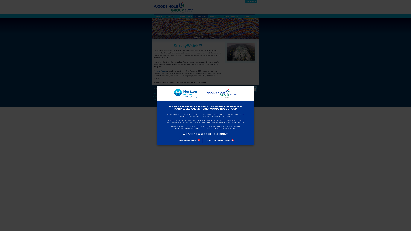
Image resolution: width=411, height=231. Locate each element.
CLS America (218, 114)
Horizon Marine (229, 114)
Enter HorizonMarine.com (218, 140)
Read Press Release (187, 140)
